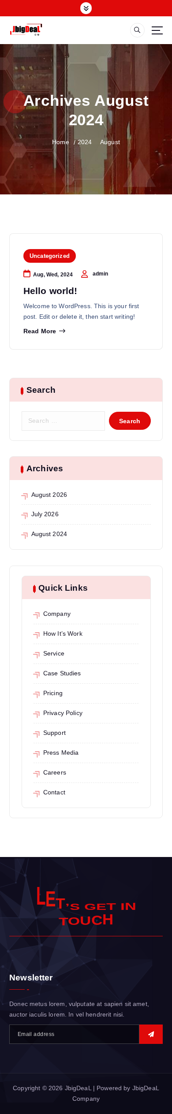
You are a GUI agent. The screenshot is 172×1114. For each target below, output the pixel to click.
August (110, 141)
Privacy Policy (62, 712)
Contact (54, 792)
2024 (85, 141)
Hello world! (50, 291)
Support (54, 732)
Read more (39, 331)
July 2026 (45, 514)
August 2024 (49, 533)
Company (57, 613)
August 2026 (49, 494)
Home (60, 141)
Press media (61, 752)
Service (53, 653)
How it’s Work (62, 633)
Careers (54, 772)
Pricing (53, 693)
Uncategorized (50, 256)
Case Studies (62, 673)
